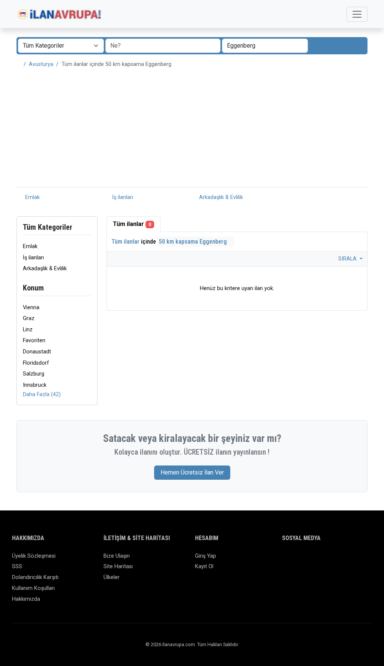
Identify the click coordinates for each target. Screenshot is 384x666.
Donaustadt (37, 352)
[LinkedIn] (319, 559)
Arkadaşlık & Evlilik (220, 197)
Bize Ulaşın (117, 556)
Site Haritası (118, 566)
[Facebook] (286, 559)
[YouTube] (341, 559)
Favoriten (34, 340)
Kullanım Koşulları (33, 588)
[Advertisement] (192, 130)
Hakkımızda (26, 599)
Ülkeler (112, 577)
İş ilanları (122, 197)
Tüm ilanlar (132, 223)
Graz (28, 318)
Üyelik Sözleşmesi (34, 556)
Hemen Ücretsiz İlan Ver (192, 472)
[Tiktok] (330, 559)
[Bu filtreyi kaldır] (88, 288)
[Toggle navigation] (357, 14)
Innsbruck (34, 385)
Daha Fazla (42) (42, 394)
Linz (28, 329)
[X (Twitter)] (297, 559)
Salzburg (33, 374)
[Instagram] (308, 559)
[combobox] (265, 46)
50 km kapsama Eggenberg (193, 241)
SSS (17, 566)
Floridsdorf (36, 363)
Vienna (31, 307)
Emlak (32, 197)
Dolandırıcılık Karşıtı (35, 577)
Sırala (348, 259)
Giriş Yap (205, 556)
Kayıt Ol (204, 566)
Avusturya (41, 64)
